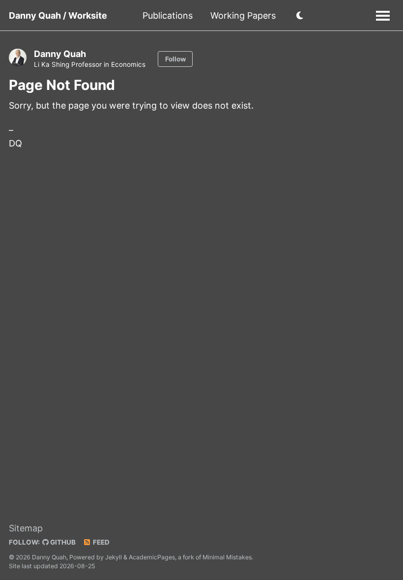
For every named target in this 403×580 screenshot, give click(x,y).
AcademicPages (152, 557)
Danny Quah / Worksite (58, 15)
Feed (100, 542)
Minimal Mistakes (227, 557)
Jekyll (113, 557)
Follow (175, 59)
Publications (168, 15)
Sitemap (26, 528)
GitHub (62, 542)
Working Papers (243, 15)
